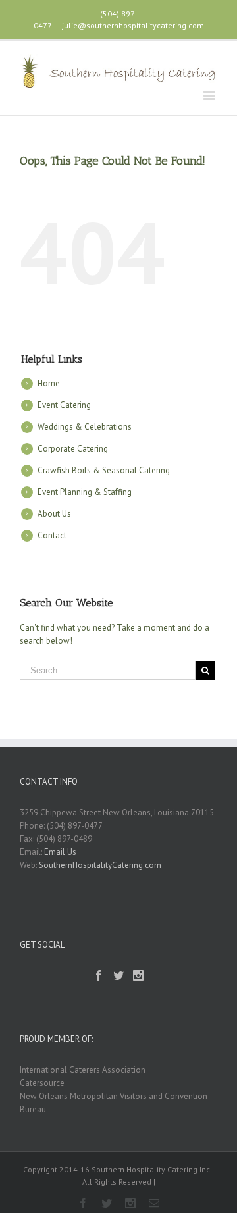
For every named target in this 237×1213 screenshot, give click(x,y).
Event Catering (64, 405)
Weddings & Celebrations (85, 426)
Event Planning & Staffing (85, 492)
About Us (54, 513)
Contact (52, 535)
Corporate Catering (73, 448)
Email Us (60, 852)
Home (49, 383)
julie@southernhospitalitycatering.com (133, 25)
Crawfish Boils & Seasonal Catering (104, 470)
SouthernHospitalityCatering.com (100, 865)
